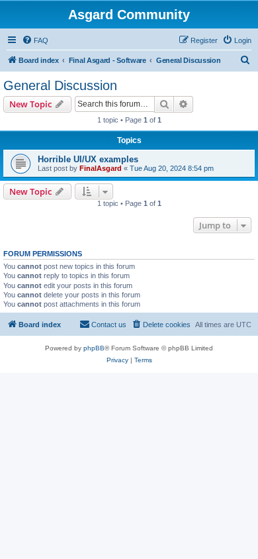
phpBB (94, 348)
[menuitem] (35, 40)
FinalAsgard (100, 168)
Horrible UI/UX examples (88, 159)
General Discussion (60, 85)
